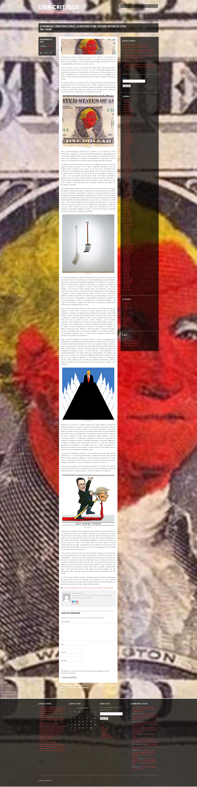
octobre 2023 (127, 168)
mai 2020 (126, 260)
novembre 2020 (128, 247)
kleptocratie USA (108, 588)
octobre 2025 (127, 113)
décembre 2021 (128, 217)
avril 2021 (126, 235)
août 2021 (126, 226)
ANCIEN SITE (105, 735)
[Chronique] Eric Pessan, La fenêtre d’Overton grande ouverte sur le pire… (145, 746)
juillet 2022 (127, 202)
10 (95, 718)
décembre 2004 (128, 278)
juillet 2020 (127, 256)
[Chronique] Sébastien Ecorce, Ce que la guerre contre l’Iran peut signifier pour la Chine (52, 720)
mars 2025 (127, 129)
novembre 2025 (128, 111)
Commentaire (66, 621)
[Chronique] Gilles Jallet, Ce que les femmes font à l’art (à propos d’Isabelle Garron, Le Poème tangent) (145, 740)
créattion (103, 731)
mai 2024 (126, 152)
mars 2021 (127, 238)
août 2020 (126, 254)
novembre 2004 (128, 281)
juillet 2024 (127, 147)
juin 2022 (126, 204)
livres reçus (127, 312)
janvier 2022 (127, 215)
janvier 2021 (127, 242)
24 (95, 724)
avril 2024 (126, 154)
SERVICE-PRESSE (107, 737)
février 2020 (127, 267)
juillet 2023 (127, 174)
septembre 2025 (128, 116)
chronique (50, 46)
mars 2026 (127, 102)
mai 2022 (126, 206)
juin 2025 (126, 123)
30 (91, 728)
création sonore (128, 307)
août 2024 (126, 145)
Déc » (75, 730)
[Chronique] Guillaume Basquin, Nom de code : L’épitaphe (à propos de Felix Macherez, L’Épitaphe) (51, 734)
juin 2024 (126, 150)
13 (79, 721)
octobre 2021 (127, 222)
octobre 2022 (127, 195)
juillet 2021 (127, 229)
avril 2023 (126, 181)
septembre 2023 (128, 170)
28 (83, 728)
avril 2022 (126, 208)
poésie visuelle (128, 321)
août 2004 (126, 285)
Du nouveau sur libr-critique (48, 742)
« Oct (71, 730)
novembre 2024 (128, 138)
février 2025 (127, 132)
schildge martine (137, 738)
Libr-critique (58, 7)
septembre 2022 (128, 197)
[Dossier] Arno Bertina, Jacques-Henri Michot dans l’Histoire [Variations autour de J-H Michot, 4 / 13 (52, 713)
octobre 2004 (127, 283)
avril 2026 (126, 100)
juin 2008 (126, 274)
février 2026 (127, 104)
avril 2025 (126, 127)
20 (79, 724)
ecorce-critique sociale (84, 588)
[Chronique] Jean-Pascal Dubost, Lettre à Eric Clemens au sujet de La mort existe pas (144, 709)
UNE (41, 48)
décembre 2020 (128, 244)
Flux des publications (130, 341)
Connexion (127, 339)
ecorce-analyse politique (70, 588)
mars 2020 (127, 265)
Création (126, 305)
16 (91, 721)
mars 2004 (127, 287)
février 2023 (127, 186)
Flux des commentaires (131, 343)
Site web (64, 660)
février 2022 (127, 213)
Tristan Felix (135, 734)
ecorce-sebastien (97, 588)
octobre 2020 (127, 249)
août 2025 (126, 118)
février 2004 (127, 290)
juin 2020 (126, 258)
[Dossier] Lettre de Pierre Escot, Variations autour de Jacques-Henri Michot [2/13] (145, 724)
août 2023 (126, 172)
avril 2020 (126, 263)
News (125, 314)
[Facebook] (157, 11)
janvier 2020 (127, 269)
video (125, 325)
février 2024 (127, 159)
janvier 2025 (127, 134)
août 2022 (126, 199)
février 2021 (127, 240)
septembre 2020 (128, 251)
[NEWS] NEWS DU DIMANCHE (107, 685)
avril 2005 (126, 276)
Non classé (127, 316)
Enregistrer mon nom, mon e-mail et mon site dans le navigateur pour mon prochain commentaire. (85, 672)
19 (75, 724)
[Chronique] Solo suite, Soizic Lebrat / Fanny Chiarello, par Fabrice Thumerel (73, 688)
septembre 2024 (128, 143)
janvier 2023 (127, 188)
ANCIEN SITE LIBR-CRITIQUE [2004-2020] (51, 14)
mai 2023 (126, 179)
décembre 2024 (128, 136)
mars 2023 (127, 184)
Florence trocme (136, 728)
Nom (63, 644)
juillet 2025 (127, 120)
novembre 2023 (128, 165)
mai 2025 (126, 125)
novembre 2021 (128, 220)
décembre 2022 (128, 190)
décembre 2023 (128, 163)
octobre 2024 (127, 141)
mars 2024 (127, 156)
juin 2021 (126, 231)
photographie (127, 319)
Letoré (134, 707)
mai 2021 (126, 233)
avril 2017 (126, 272)
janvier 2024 (127, 161)
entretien (126, 310)
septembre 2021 (128, 224)
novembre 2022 (128, 193)
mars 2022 (127, 211)
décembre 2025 (128, 109)
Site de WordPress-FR (130, 345)
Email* (125, 78)
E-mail (63, 652)
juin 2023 (126, 177)
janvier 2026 (127, 107)
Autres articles (75, 604)
